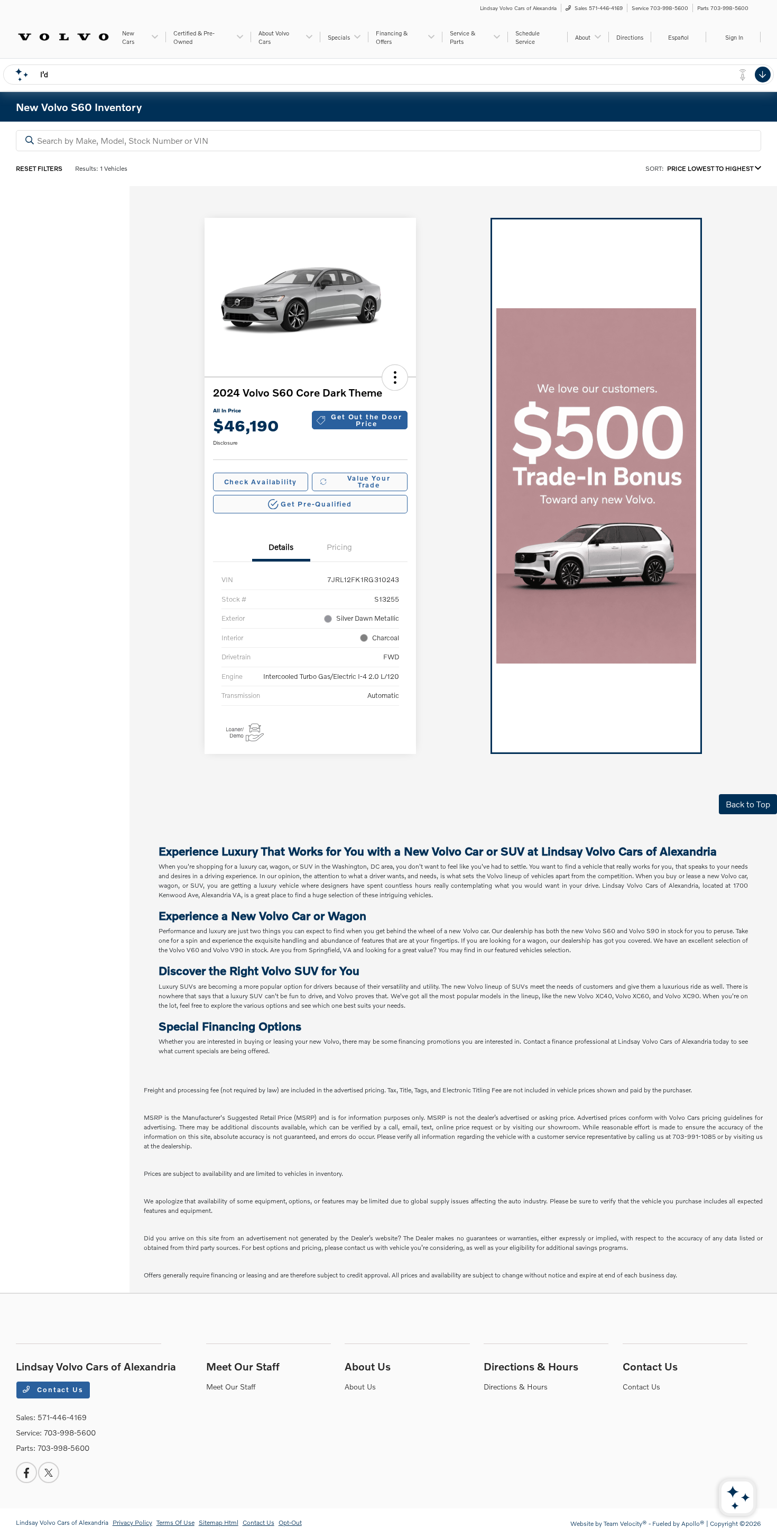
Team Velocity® (625, 1523)
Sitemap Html (218, 1522)
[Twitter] (48, 1472)
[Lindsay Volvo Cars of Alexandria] (64, 36)
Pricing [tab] (339, 546)
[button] (395, 377)
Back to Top (748, 804)
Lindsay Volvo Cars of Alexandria (62, 1522)
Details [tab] (281, 546)
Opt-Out (290, 1522)
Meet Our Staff (243, 1366)
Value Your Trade (368, 481)
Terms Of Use (175, 1522)
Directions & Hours (531, 1366)
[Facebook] (26, 1472)
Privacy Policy (132, 1522)
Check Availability (261, 481)
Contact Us (59, 1389)
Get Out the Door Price (366, 420)
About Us (368, 1366)
